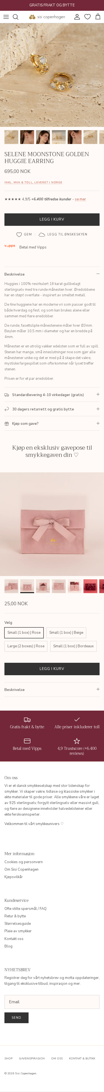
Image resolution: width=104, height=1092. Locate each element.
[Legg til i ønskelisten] (24, 234)
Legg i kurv (52, 219)
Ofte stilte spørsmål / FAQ (25, 908)
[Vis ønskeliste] (87, 17)
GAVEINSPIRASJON (32, 1058)
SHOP (8, 1058)
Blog (8, 946)
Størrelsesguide (17, 923)
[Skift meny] (6, 17)
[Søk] (18, 17)
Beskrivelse (14, 274)
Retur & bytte (15, 916)
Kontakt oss (14, 938)
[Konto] (76, 17)
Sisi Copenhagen (25, 1073)
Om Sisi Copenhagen (21, 869)
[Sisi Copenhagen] (47, 16)
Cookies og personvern (23, 862)
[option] (52, 75)
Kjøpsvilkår (13, 876)
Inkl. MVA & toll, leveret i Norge (33, 182)
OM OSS (57, 1058)
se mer (80, 199)
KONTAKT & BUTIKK (82, 1058)
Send (16, 1018)
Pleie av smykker (18, 931)
